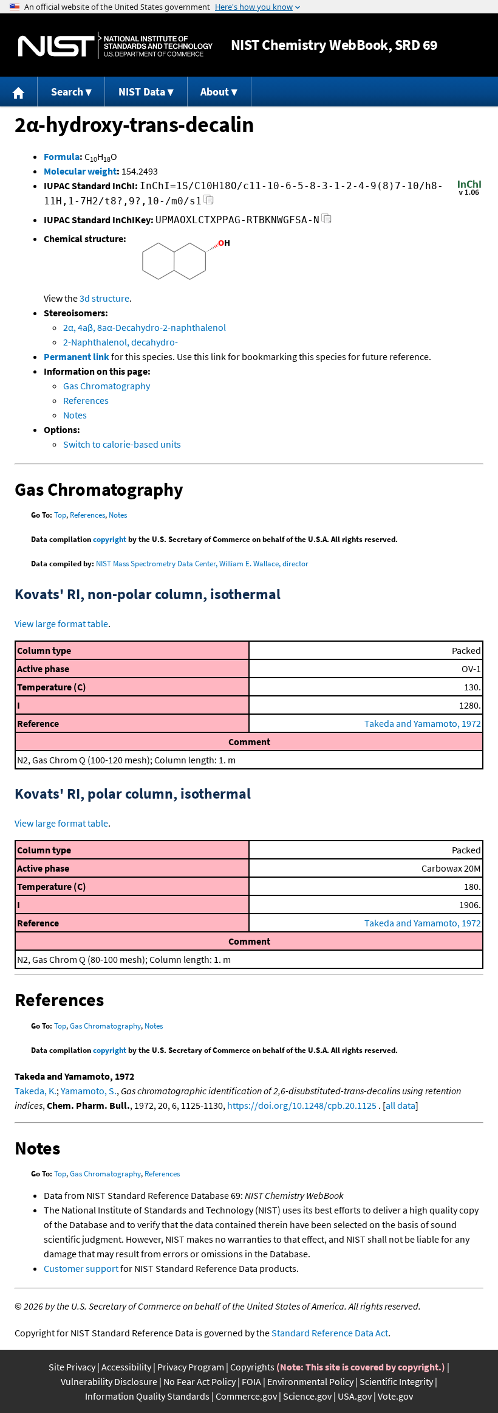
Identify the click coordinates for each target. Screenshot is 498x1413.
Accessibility (126, 1367)
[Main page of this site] (19, 91)
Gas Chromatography (106, 386)
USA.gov (355, 1396)
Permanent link (76, 356)
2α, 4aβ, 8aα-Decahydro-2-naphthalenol (144, 327)
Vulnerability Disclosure (109, 1381)
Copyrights (252, 1367)
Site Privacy (72, 1367)
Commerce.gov (246, 1396)
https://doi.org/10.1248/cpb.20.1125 (302, 1105)
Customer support (81, 1268)
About (214, 92)
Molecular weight (80, 171)
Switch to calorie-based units (122, 444)
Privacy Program (190, 1367)
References (86, 400)
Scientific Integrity (396, 1381)
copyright (109, 539)
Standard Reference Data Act (329, 1333)
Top (60, 515)
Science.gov (307, 1396)
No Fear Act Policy (199, 1381)
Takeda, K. (35, 1091)
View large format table (61, 623)
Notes (75, 415)
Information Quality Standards (147, 1396)
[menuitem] (19, 91)
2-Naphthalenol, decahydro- (120, 342)
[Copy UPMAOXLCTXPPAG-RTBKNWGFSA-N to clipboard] (326, 221)
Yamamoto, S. (89, 1091)
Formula (62, 156)
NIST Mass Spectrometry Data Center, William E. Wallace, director (202, 563)
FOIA (251, 1381)
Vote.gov (395, 1396)
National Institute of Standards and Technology (115, 45)
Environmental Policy (310, 1381)
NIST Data (141, 92)
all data (400, 1105)
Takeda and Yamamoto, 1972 (422, 723)
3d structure (104, 298)
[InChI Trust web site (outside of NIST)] (469, 194)
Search (67, 92)
